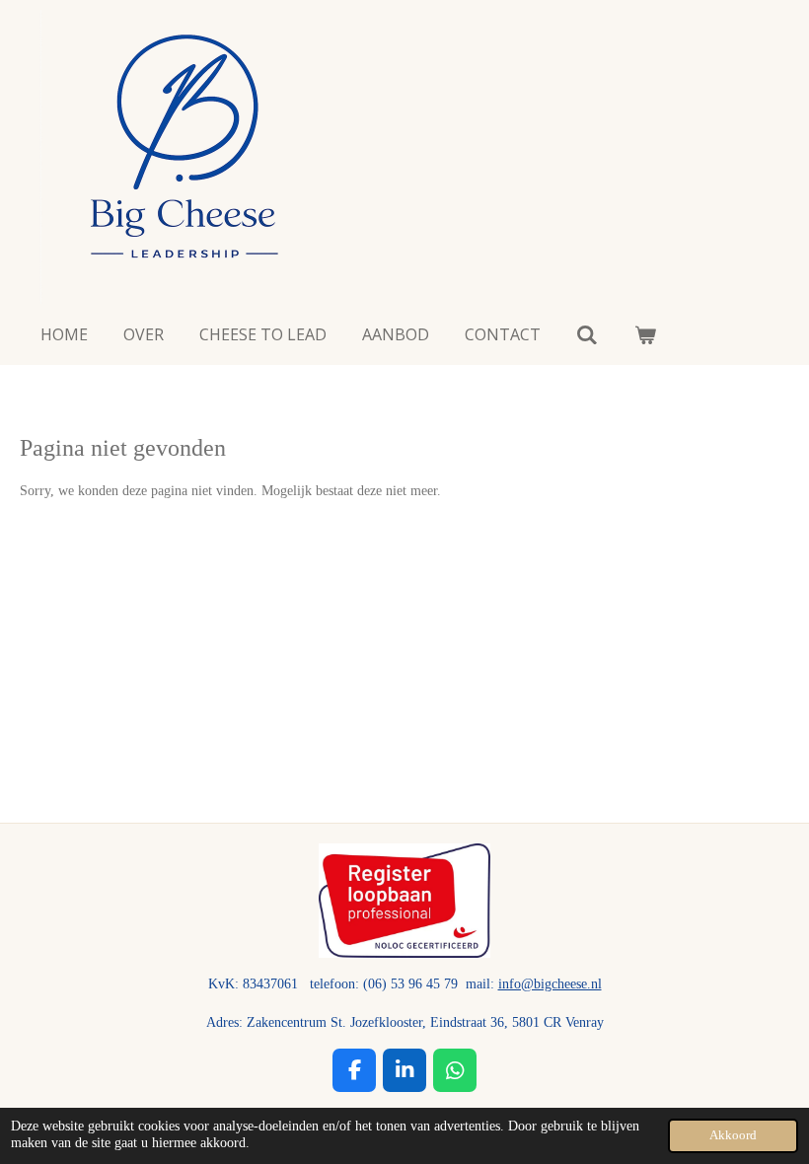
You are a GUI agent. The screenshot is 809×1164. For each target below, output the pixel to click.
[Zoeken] (587, 334)
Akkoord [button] (733, 1135)
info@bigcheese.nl (550, 984)
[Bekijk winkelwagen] (644, 334)
